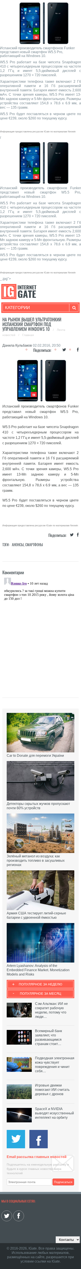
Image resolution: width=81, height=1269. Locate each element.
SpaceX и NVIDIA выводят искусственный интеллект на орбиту (54, 1113)
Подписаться (63, 1182)
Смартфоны (34, 544)
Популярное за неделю (40, 984)
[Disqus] (40, 630)
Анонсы (18, 544)
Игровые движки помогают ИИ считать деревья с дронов (52, 1089)
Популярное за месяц (40, 993)
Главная (28, 335)
